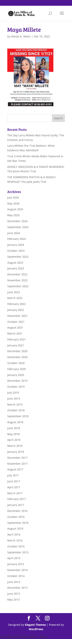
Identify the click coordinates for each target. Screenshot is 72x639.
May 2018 (13, 434)
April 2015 (13, 558)
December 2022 (17, 274)
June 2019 (13, 398)
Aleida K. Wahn (21, 36)
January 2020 (15, 375)
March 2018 (14, 446)
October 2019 (16, 386)
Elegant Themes (35, 625)
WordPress (36, 629)
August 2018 (15, 422)
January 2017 (15, 505)
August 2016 (15, 528)
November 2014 (17, 570)
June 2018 (13, 428)
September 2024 (17, 227)
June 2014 (13, 582)
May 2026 (13, 203)
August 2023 (15, 262)
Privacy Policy (58, 636)
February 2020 (16, 369)
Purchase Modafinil (29, 614)
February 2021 (16, 339)
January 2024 (15, 245)
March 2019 (14, 404)
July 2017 (13, 475)
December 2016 (17, 511)
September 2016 (17, 523)
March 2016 (14, 540)
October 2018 (16, 410)
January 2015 (15, 564)
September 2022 (17, 286)
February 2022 (16, 304)
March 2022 (14, 298)
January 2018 (15, 452)
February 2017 (16, 499)
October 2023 (16, 250)
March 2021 (14, 333)
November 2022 (17, 280)
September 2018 (17, 416)
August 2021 (15, 327)
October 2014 (16, 576)
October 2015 (16, 546)
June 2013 (13, 593)
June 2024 (13, 233)
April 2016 (13, 534)
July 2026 (13, 197)
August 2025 (15, 209)
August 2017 (15, 469)
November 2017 (17, 463)
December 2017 (17, 457)
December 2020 (17, 351)
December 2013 (17, 587)
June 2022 (13, 292)
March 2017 (14, 493)
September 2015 (17, 552)
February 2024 (16, 239)
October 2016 (16, 517)
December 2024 (17, 221)
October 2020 (16, 363)
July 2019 (13, 392)
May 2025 (13, 215)
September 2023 (17, 256)
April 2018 (13, 440)
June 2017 (13, 481)
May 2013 (13, 599)
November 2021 (17, 316)
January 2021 (15, 345)
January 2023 (15, 268)
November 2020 (17, 357)
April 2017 (13, 487)
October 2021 (16, 322)
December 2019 (17, 380)
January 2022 (15, 310)
